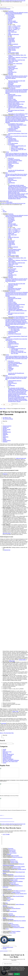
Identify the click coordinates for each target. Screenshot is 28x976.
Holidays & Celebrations (8, 759)
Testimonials (11, 165)
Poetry (9, 51)
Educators (5, 430)
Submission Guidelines (13, 128)
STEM (4, 438)
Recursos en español (12, 100)
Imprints (10, 164)
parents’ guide (15, 711)
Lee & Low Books (12, 66)
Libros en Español (6, 855)
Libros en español (12, 21)
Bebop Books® (11, 38)
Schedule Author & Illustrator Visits (15, 104)
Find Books (5, 11)
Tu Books (10, 70)
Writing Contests (17, 124)
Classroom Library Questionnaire (15, 106)
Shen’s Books (11, 69)
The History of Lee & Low (14, 159)
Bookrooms (10, 98)
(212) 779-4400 (14, 147)
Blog (4, 172)
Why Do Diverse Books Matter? (15, 160)
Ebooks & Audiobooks (13, 44)
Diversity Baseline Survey (16, 171)
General (4, 762)
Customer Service (12, 138)
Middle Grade (11, 30)
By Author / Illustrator (13, 22)
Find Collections (16, 77)
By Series (10, 23)
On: (7, 417)
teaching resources (7, 440)
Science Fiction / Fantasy (13, 52)
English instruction (7, 432)
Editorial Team (6, 882)
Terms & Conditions (7, 931)
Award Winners (11, 17)
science (4, 435)
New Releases (11, 16)
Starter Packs (11, 83)
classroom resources (7, 425)
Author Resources (12, 129)
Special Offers (11, 14)
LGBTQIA (10, 62)
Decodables (10, 18)
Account (4, 211)
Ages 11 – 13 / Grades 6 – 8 (14, 28)
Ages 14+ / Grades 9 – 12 (13, 29)
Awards (4, 749)
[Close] (0, 3)
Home (1, 408)
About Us (16, 155)
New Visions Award (15, 127)
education (5, 428)
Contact (4, 134)
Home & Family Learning (13, 102)
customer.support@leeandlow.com (18, 145)
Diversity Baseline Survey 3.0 (9, 893)
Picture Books (11, 39)
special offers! (9, 202)
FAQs (9, 142)
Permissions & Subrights (13, 140)
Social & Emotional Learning (14, 46)
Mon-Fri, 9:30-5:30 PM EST (17, 148)
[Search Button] (12, 405)
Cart (4, 210)
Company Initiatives (12, 161)
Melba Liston (12, 660)
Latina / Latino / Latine (13, 61)
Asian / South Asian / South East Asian (16, 59)
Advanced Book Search (5, 8)
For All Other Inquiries (13, 143)
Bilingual (10, 19)
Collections (5, 74)
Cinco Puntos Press (12, 72)
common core (6, 427)
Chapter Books (11, 40)
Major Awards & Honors (13, 163)
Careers (9, 167)
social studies (5, 436)
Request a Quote (11, 94)
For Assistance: (11, 144)
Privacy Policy (6, 932)
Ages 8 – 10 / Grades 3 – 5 (14, 27)
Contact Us (5, 923)
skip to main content (4, 200)
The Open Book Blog (16, 175)
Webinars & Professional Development (16, 101)
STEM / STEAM (12, 50)
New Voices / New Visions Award (10, 761)
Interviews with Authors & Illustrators (11, 760)
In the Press (10, 166)
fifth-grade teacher (7, 533)
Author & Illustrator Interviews (14, 177)
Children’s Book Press (13, 68)
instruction (5, 433)
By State (10, 35)
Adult (9, 33)
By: (8, 418)
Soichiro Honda (22, 659)
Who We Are (11, 158)
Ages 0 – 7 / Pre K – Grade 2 (14, 25)
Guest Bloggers (11, 182)
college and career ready (21, 458)
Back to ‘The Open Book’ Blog (7, 732)
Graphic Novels (11, 41)
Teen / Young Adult (12, 31)
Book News (10, 179)
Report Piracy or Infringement (14, 131)
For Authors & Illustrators (8, 115)
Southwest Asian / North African (15, 63)
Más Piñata (10, 73)
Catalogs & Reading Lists (13, 105)
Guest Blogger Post (7, 757)
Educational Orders (12, 139)
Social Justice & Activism (13, 47)
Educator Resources (12, 180)
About (4, 152)
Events (9, 181)
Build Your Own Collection (14, 86)
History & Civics (11, 49)
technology (5, 441)
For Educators (6, 88)
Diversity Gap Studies (7, 755)
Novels (9, 42)
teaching (4, 439)
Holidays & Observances (13, 34)
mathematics (5, 434)
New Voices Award (15, 126)
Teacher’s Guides (12, 99)
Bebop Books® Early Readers (14, 85)
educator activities (6, 429)
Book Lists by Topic (7, 751)
